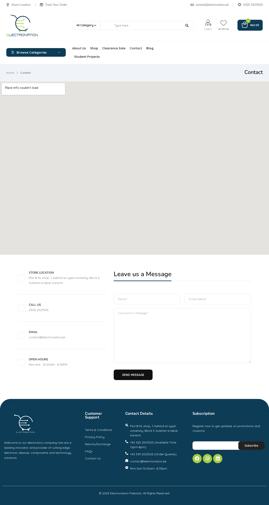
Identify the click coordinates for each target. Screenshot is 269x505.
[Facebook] (197, 458)
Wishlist (223, 28)
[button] (250, 25)
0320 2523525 (253, 5)
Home (10, 72)
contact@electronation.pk (212, 5)
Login (208, 28)
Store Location (21, 5)
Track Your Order (56, 5)
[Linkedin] (217, 458)
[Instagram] (207, 458)
